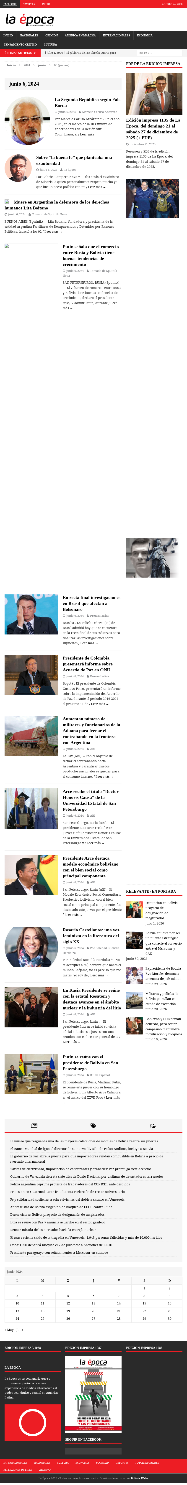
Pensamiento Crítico (20, 44)
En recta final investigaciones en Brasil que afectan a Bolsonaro (91, 603)
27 (93, 1318)
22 (144, 1311)
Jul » (19, 1329)
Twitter (29, 4)
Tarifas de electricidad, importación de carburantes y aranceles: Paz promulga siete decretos (80, 1169)
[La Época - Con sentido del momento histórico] (29, 19)
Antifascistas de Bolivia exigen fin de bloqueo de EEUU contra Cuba (61, 1207)
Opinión (51, 35)
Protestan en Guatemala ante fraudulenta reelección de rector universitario (67, 1192)
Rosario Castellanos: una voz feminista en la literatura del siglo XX (91, 935)
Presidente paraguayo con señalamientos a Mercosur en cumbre (59, 1252)
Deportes (122, 1462)
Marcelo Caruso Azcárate (99, 112)
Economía (145, 35)
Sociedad (102, 1462)
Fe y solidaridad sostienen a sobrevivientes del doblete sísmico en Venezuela (67, 1199)
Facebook (10, 4)
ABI (92, 749)
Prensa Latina (99, 616)
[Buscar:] (159, 53)
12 (68, 1303)
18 (42, 1311)
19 (68, 1311)
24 (17, 1318)
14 (119, 1303)
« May (9, 1329)
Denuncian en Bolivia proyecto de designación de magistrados (57, 1214)
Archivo (45, 1469)
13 (93, 1303)
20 (93, 1311)
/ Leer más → (88, 134)
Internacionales (116, 35)
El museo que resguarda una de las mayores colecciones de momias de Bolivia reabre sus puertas (84, 1141)
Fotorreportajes (147, 1462)
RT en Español (100, 1075)
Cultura (50, 44)
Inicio (46, 4)
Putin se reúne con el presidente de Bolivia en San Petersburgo (90, 1062)
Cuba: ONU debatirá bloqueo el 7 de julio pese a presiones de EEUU (61, 1245)
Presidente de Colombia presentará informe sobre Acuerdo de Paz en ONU (88, 663)
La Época (70, 170)
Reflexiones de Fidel (17, 1469)
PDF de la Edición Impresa (153, 64)
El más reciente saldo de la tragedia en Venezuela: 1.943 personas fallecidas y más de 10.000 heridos (86, 1237)
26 (68, 1318)
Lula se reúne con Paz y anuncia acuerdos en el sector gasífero (57, 1222)
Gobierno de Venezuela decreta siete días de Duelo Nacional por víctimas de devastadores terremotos (86, 1176)
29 (144, 1318)
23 (169, 1311)
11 (42, 1303)
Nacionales (29, 35)
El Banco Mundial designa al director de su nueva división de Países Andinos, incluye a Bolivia (81, 1148)
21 (119, 1311)
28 (119, 1318)
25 (42, 1318)
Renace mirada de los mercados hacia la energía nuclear (53, 1230)
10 (17, 1303)
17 (17, 1311)
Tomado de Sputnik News (50, 214)
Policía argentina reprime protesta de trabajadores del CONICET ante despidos (70, 1184)
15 (144, 1303)
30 (169, 1318)
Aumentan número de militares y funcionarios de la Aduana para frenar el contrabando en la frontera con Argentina (91, 730)
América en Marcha (80, 35)
